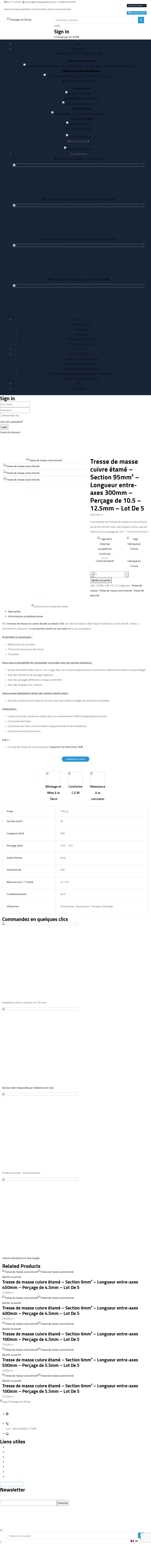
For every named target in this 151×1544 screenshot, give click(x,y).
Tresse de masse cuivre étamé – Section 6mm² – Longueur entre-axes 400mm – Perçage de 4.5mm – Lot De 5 (70, 1310)
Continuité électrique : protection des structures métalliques (78, 199)
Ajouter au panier (101, 580)
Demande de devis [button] (75, 759)
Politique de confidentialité (21, 1467)
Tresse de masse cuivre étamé (115, 590)
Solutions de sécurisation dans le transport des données (81, 374)
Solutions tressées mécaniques (81, 369)
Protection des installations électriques (78, 159)
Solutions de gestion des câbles (81, 379)
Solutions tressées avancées (81, 364)
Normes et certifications (81, 339)
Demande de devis (16, 1457)
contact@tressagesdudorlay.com (40, 1)
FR (136, 1541)
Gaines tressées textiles (81, 61)
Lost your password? (11, 422)
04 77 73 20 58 (13, 1)
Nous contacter (14, 1472)
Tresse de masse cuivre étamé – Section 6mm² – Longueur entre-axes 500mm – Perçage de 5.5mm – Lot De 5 (70, 1362)
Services (10, 1462)
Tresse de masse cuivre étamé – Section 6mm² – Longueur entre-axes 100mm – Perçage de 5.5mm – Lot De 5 (70, 1388)
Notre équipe (81, 334)
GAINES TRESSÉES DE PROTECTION (79, 53)
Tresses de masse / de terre (81, 98)
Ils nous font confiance (81, 344)
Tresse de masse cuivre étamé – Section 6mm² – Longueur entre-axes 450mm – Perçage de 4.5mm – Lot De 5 (70, 1284)
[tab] (78, 611)
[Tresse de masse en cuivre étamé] (21, 466)
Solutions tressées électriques (81, 359)
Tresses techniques (81, 119)
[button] (134, 1541)
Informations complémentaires (25, 616)
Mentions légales (15, 1452)
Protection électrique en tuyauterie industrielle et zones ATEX (78, 239)
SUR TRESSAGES (78, 129)
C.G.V (8, 1477)
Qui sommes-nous (81, 324)
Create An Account (10, 432)
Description (14, 611)
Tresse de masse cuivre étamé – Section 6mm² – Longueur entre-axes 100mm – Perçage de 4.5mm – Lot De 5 (70, 1336)
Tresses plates (81, 88)
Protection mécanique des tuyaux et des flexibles (78, 279)
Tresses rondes (81, 109)
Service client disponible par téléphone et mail (27, 1088)
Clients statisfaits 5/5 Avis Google (21, 1258)
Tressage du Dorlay (20, 1523)
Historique (81, 329)
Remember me (11, 415)
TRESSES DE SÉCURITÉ (78, 81)
